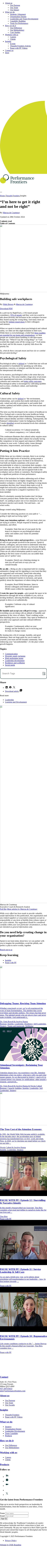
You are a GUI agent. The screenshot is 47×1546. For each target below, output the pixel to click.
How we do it (10, 26)
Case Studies (15, 32)
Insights (8, 41)
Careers (13, 37)
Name (2, 1513)
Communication (11, 654)
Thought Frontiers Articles (20, 46)
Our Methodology (17, 30)
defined (21, 364)
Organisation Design (18, 17)
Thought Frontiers (12, 1415)
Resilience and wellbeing (15, 663)
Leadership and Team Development (24, 19)
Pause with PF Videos (18, 48)
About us (8, 3)
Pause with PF (10, 963)
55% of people (16, 315)
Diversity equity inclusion (15, 656)
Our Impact (14, 10)
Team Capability (11, 1433)
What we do (10, 12)
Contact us (9, 50)
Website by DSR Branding (10, 1545)
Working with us (11, 35)
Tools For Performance (19, 23)
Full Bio (3, 909)
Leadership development (14, 661)
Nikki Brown (8, 304)
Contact (4, 1377)
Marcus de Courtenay (11, 213)
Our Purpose (15, 5)
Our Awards (10, 1405)
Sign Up (4, 1519)
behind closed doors (17, 322)
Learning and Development (16, 702)
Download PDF (6, 309)
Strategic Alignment (18, 14)
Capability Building (18, 21)
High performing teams (14, 658)
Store (7, 53)
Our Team (14, 8)
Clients (13, 39)
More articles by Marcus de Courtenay (22, 909)
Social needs (10, 665)
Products (8, 1436)
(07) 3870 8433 (6, 1389)
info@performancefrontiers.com (12, 1391)
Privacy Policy (11, 1540)
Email (2, 1516)
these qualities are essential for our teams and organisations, (22, 334)
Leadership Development (15, 1431)
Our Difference (16, 28)
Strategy (8, 1427)
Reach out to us (6, 950)
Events (12, 44)
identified (10, 423)
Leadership (9, 700)
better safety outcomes (32, 381)
